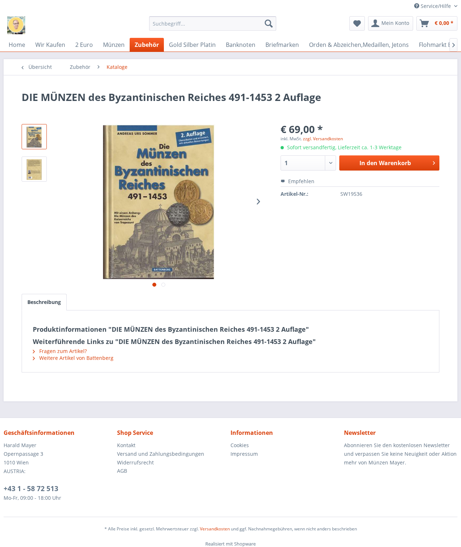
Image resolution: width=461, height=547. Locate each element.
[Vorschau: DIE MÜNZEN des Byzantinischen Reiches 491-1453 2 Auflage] (34, 136)
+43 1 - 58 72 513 (31, 488)
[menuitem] (212, 23)
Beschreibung (44, 302)
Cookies (239, 445)
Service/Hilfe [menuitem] (435, 6)
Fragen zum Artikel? (62, 351)
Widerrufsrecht (135, 462)
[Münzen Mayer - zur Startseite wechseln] (16, 25)
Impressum (244, 453)
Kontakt (126, 445)
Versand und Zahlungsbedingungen (160, 453)
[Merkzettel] (357, 23)
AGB (122, 470)
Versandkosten (215, 529)
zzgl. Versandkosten (323, 139)
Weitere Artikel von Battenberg (75, 357)
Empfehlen (300, 181)
